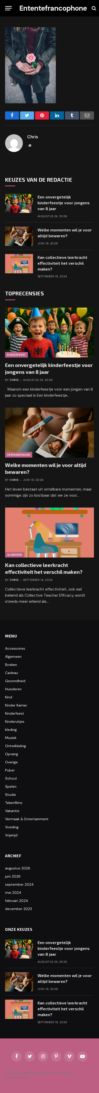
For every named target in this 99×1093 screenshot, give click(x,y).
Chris (32, 136)
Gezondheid (15, 681)
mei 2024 (13, 892)
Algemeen (14, 555)
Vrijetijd (11, 835)
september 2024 (19, 884)
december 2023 (18, 908)
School (11, 778)
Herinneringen (18, 455)
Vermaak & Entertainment (26, 819)
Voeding (12, 827)
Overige (11, 762)
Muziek (10, 737)
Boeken (11, 664)
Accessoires (15, 648)
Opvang (11, 754)
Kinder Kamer (16, 705)
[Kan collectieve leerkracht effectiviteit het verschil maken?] (19, 263)
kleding (11, 729)
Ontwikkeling (15, 746)
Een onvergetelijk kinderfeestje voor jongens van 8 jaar (64, 202)
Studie (10, 794)
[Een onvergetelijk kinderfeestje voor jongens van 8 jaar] (19, 203)
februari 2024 (16, 900)
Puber (10, 770)
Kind (8, 697)
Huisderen (13, 689)
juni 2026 (13, 876)
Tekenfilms (13, 802)
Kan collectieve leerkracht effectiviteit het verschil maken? (62, 263)
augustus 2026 (17, 868)
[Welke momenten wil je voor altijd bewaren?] (19, 236)
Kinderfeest (16, 355)
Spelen (10, 786)
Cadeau (11, 672)
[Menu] (8, 8)
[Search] (93, 8)
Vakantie (12, 811)
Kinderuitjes (14, 721)
